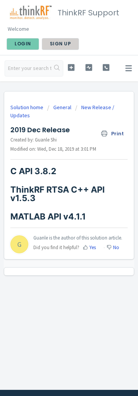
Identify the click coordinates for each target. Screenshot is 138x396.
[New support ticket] (71, 67)
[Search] (57, 68)
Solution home (27, 107)
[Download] (55, 192)
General (62, 107)
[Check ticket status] (88, 67)
